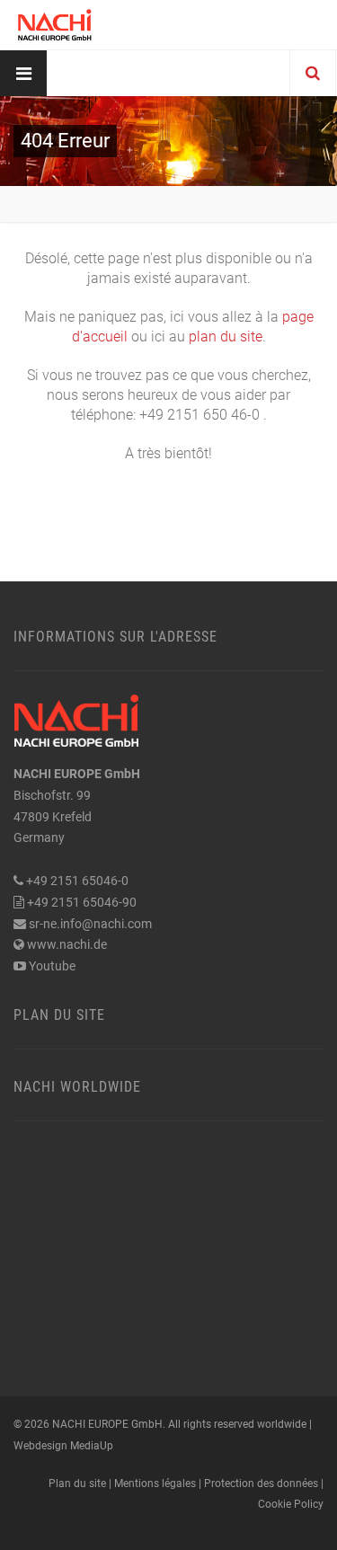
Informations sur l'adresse (115, 636)
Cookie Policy (291, 1504)
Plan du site (59, 1014)
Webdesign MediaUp (63, 1445)
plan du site (225, 336)
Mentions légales (155, 1483)
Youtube (52, 966)
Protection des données (261, 1483)
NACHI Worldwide (77, 1086)
